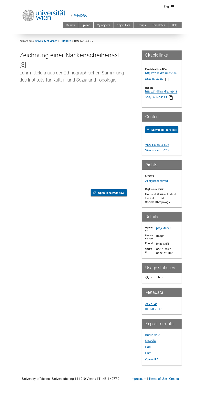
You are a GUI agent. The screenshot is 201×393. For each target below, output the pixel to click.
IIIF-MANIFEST (154, 309)
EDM (148, 353)
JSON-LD (151, 303)
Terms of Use (158, 379)
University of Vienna (46, 40)
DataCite (150, 340)
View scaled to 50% (157, 144)
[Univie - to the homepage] (44, 26)
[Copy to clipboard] (167, 79)
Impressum (138, 379)
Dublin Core (152, 335)
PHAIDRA (80, 15)
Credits (174, 379)
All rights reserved (156, 180)
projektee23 (163, 228)
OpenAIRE (151, 359)
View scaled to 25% (157, 150)
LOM (148, 346)
